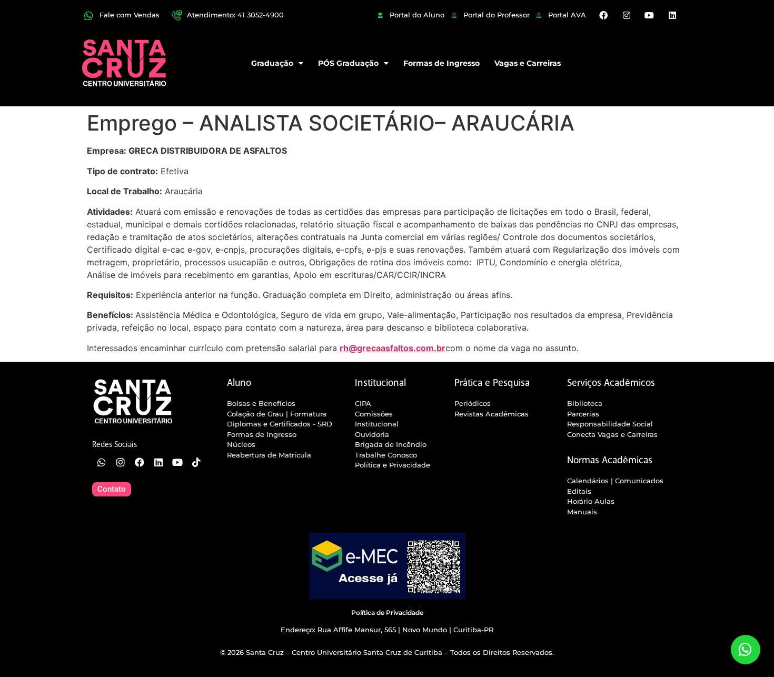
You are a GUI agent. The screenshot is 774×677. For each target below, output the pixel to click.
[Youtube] (649, 15)
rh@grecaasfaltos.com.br (392, 348)
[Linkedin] (672, 15)
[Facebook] (603, 15)
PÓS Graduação (348, 63)
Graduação (272, 63)
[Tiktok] (196, 462)
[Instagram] (627, 15)
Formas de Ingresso (441, 63)
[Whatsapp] (101, 462)
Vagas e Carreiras (527, 63)
